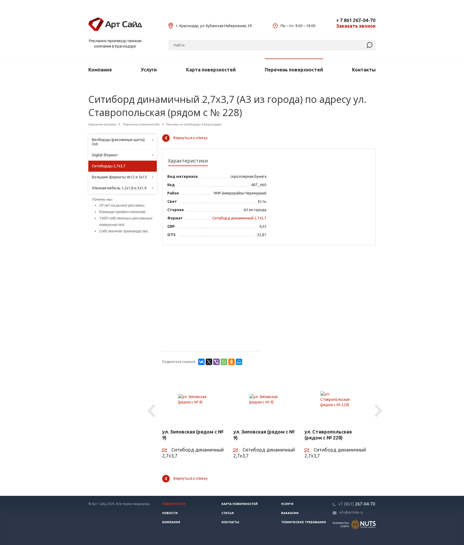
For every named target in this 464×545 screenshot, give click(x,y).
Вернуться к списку (190, 138)
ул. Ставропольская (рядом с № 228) (328, 434)
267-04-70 (356, 503)
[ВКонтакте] (201, 362)
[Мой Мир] (239, 362)
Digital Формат (105, 155)
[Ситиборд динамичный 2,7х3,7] (237, 224)
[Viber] (216, 362)
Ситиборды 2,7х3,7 (108, 166)
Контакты (364, 69)
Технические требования (303, 522)
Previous (152, 411)
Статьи (228, 513)
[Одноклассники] (231, 362)
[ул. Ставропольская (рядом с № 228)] (336, 399)
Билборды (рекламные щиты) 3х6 (118, 142)
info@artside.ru (351, 512)
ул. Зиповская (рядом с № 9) (192, 434)
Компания (100, 69)
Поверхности (174, 504)
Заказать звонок (356, 25)
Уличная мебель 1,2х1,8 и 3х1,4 (119, 188)
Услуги (149, 69)
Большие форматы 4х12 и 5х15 (119, 177)
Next (379, 411)
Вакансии (290, 513)
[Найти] (369, 45)
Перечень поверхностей (294, 69)
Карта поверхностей (211, 69)
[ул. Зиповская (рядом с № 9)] (193, 399)
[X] (209, 362)
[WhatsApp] (224, 362)
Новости (170, 513)
